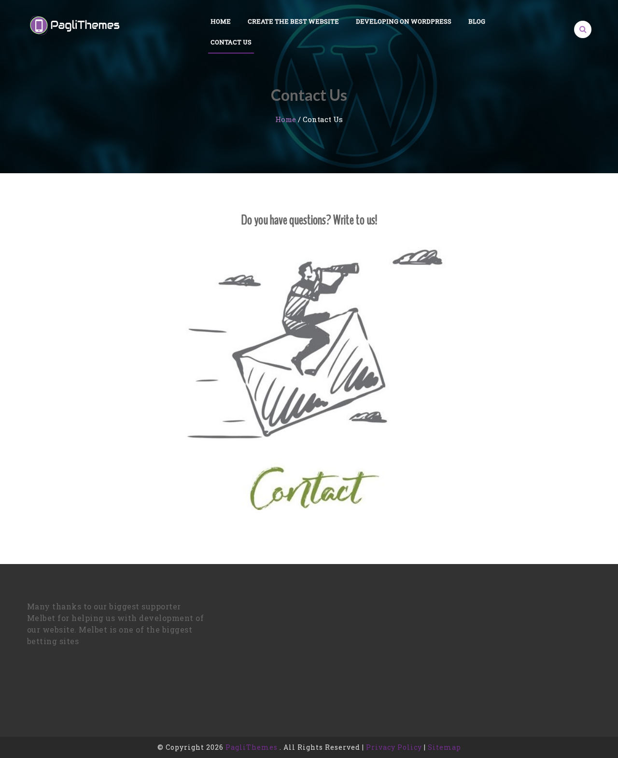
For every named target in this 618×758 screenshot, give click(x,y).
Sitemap (444, 747)
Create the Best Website (293, 21)
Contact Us (231, 42)
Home (221, 21)
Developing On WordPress (403, 21)
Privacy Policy (394, 747)
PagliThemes (251, 747)
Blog (476, 21)
